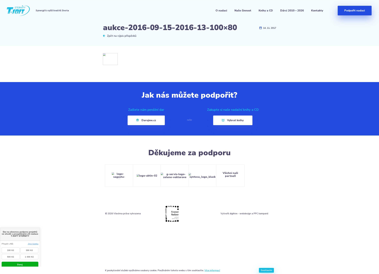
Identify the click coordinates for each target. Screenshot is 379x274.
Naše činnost (243, 10)
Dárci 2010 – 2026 (292, 10)
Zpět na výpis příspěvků (121, 36)
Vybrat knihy (235, 120)
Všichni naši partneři (230, 174)
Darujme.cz (148, 120)
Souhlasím (266, 270)
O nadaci (221, 10)
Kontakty (317, 10)
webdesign (245, 213)
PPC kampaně (261, 213)
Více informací (212, 270)
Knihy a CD (266, 10)
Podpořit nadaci (354, 10)
